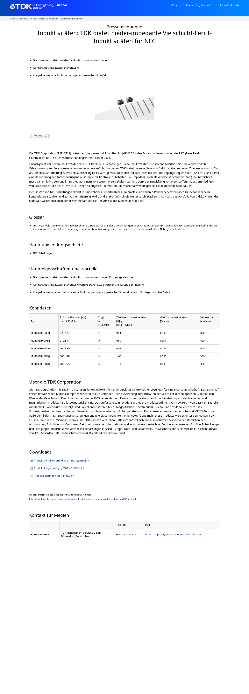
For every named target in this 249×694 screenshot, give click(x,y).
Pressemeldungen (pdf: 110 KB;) (53, 475)
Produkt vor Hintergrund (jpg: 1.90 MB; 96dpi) (60, 460)
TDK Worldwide (229, 5)
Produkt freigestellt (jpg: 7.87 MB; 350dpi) (58, 468)
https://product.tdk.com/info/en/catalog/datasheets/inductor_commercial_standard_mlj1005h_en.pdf (83, 498)
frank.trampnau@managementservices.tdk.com (173, 534)
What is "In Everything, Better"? (191, 5)
